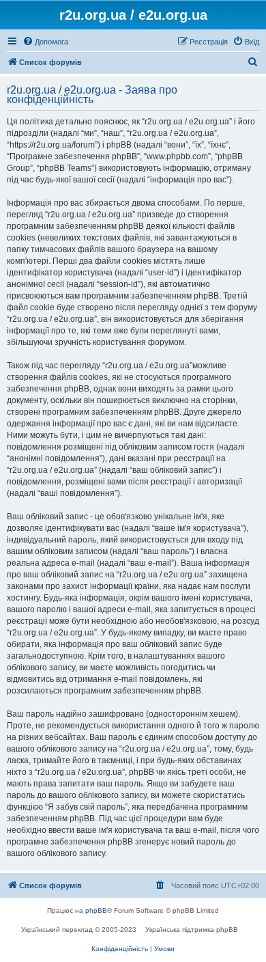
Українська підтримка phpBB (191, 929)
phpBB (96, 910)
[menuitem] (45, 41)
